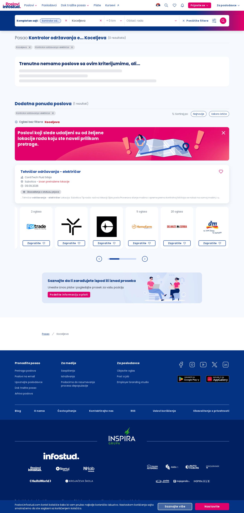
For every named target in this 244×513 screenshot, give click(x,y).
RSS (133, 411)
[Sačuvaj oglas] (220, 171)
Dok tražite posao (25, 388)
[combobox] (40, 20)
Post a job (123, 376)
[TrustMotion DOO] (58, 228)
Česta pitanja (67, 411)
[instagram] (192, 365)
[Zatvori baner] (223, 133)
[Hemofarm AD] (128, 228)
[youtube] (203, 365)
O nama (39, 411)
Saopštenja (68, 370)
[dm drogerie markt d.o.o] (199, 228)
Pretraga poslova (25, 370)
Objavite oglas (126, 370)
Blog (18, 411)
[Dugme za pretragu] (223, 20)
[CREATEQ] (93, 228)
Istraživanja (68, 376)
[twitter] (214, 365)
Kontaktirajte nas (101, 411)
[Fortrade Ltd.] (23, 228)
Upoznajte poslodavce (29, 382)
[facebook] (181, 365)
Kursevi (110, 5)
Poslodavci (49, 5)
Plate (97, 5)
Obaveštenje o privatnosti (211, 411)
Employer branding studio (133, 382)
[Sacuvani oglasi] (174, 5)
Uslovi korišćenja (164, 411)
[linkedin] (225, 365)
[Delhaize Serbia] (164, 228)
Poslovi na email (25, 376)
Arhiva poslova (24, 393)
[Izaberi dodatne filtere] (214, 21)
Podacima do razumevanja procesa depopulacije (78, 383)
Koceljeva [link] (63, 334)
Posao (45, 334)
